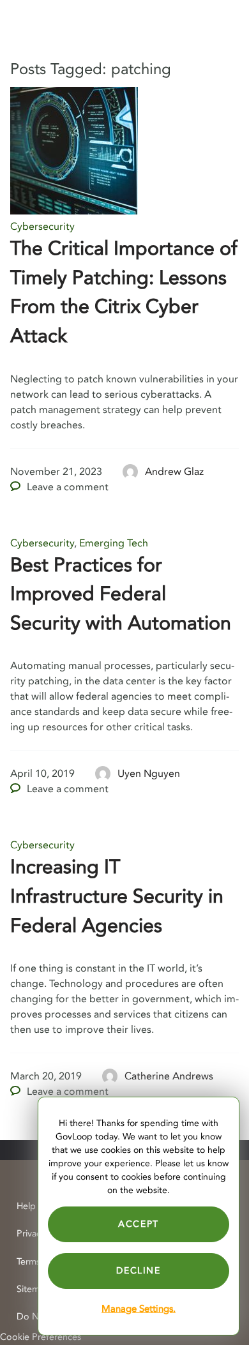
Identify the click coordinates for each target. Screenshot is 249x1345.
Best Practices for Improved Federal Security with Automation (120, 594)
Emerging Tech (113, 543)
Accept (138, 1224)
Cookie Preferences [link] (40, 1337)
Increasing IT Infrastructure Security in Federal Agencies (116, 896)
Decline (138, 1271)
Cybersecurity (42, 227)
